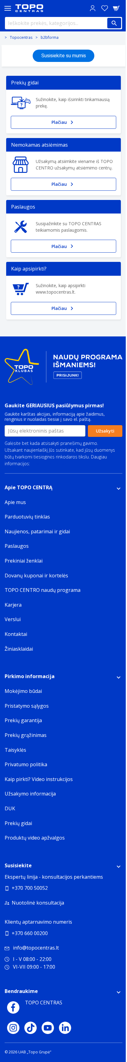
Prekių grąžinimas (26, 735)
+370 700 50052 (30, 888)
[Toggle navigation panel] (7, 8)
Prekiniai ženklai (24, 560)
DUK (10, 808)
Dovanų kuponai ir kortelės (36, 575)
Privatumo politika (49, 463)
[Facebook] (13, 1007)
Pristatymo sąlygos (27, 705)
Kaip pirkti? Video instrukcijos (39, 779)
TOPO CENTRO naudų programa (42, 590)
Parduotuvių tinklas (27, 516)
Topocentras (21, 37)
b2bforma (50, 37)
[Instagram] (13, 1028)
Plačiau (59, 122)
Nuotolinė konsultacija (38, 902)
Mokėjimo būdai (23, 691)
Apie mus (15, 502)
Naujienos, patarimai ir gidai (37, 531)
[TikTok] (30, 1028)
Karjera (13, 604)
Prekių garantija (23, 720)
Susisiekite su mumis (63, 56)
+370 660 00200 (30, 933)
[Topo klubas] (63, 369)
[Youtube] (48, 1028)
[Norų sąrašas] (104, 8)
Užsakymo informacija (30, 793)
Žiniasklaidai (19, 648)
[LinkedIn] (65, 1028)
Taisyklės (15, 750)
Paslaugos (17, 546)
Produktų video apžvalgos (35, 837)
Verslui (13, 619)
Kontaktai (16, 634)
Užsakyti (105, 431)
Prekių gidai (18, 823)
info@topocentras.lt (36, 947)
